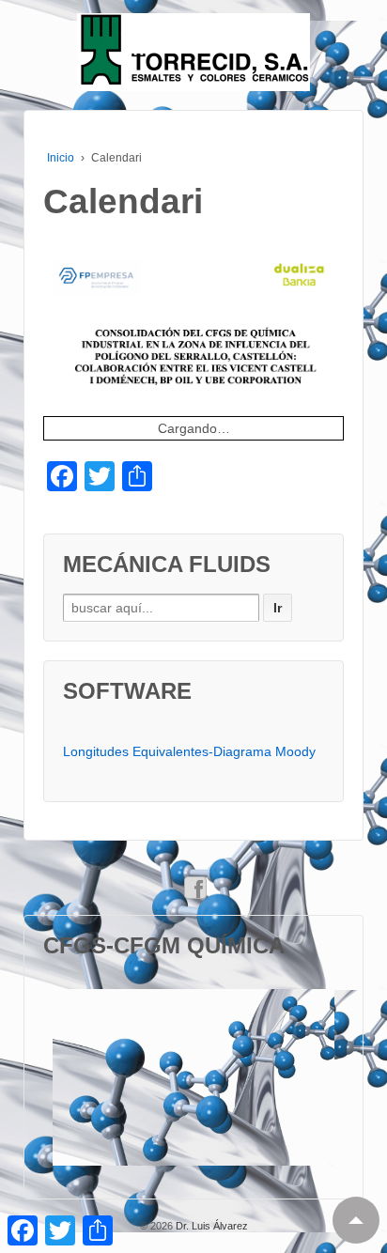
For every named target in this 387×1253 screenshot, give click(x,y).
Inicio (60, 157)
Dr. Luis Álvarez (210, 1225)
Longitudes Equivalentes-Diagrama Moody (189, 751)
